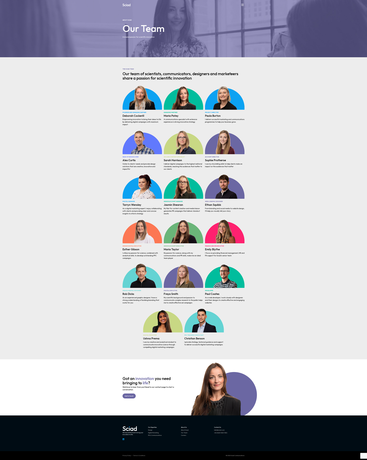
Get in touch (129, 396)
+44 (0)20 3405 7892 (220, 433)
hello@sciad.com (219, 430)
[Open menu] (242, 4)
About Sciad (127, 20)
